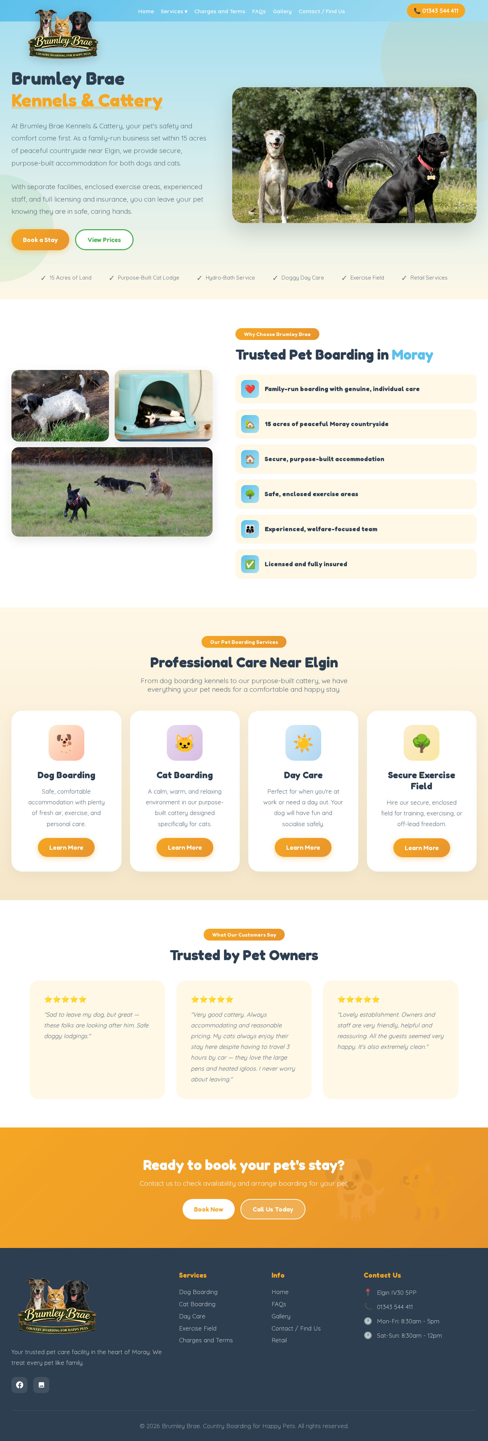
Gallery (282, 11)
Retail (279, 1340)
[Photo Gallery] (41, 1385)
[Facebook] (19, 1385)
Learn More (66, 847)
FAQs (259, 11)
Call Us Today (273, 1209)
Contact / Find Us (322, 11)
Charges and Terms (219, 11)
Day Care (192, 1316)
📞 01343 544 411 (436, 10)
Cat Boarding (197, 1304)
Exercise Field (197, 1328)
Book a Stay (40, 239)
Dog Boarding (198, 1292)
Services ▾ (174, 11)
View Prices (104, 239)
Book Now (208, 1209)
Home (146, 11)
